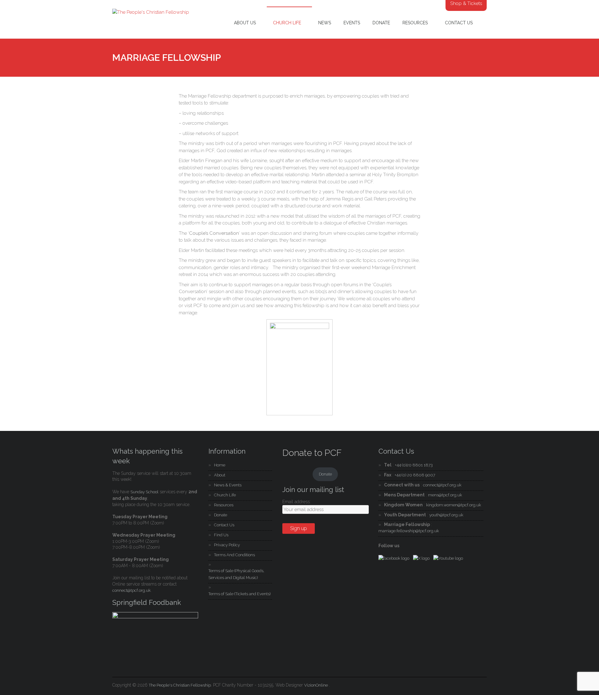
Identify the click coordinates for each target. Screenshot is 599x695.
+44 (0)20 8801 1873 (414, 465)
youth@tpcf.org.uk (446, 515)
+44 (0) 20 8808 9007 (415, 475)
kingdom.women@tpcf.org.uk (453, 505)
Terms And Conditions (234, 555)
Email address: (296, 501)
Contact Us (459, 22)
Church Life (287, 22)
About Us (245, 22)
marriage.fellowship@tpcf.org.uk (408, 530)
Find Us (221, 535)
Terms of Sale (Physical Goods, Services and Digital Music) (236, 574)
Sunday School (144, 492)
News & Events (227, 485)
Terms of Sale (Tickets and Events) (239, 593)
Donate (381, 22)
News (324, 22)
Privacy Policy (227, 545)
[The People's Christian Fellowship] (150, 12)
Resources (415, 22)
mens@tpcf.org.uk (445, 495)
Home (219, 465)
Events (351, 22)
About (219, 475)
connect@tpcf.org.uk (131, 590)
